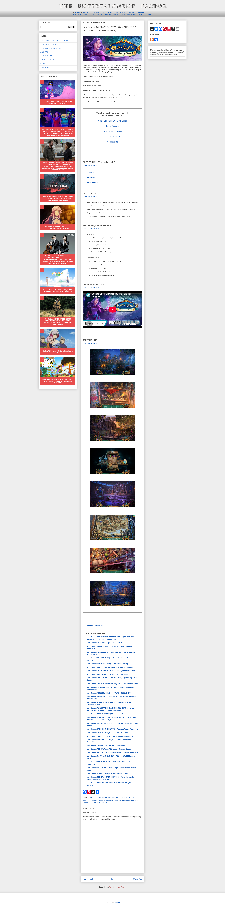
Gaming (125, 797)
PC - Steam (91, 172)
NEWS (77, 12)
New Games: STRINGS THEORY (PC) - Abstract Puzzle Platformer (112, 729)
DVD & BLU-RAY (80, 15)
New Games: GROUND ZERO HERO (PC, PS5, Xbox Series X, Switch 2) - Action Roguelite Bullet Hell (57, 381)
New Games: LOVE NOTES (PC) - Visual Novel (105, 643)
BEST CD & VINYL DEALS (50, 44)
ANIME (132, 12)
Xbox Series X (92, 182)
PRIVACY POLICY (47, 60)
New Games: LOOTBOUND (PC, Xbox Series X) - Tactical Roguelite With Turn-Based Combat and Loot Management (58, 198)
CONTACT (44, 63)
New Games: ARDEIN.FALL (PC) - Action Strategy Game (109, 749)
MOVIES (96, 12)
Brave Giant (111, 797)
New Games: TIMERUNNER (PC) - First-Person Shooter (108, 674)
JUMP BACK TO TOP (91, 165)
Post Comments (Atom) (117, 887)
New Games (92, 800)
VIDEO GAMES (145, 15)
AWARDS (86, 12)
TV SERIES (107, 12)
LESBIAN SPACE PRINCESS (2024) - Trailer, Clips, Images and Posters (58, 102)
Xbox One (91, 177)
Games (119, 797)
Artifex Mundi (102, 797)
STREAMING (120, 12)
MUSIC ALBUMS (129, 15)
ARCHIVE (44, 52)
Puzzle (102, 800)
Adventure (92, 797)
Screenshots (112, 142)
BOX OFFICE (143, 12)
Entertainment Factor (95, 625)
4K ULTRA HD (96, 15)
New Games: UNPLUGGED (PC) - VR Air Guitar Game (107, 733)
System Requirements (112, 131)
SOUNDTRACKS (112, 15)
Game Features (112, 126)
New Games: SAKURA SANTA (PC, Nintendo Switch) (107, 664)
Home (113, 879)
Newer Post (88, 879)
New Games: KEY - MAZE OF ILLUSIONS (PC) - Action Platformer (112, 752)
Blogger (117, 902)
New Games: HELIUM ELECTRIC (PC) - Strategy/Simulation (110, 736)
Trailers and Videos (112, 137)
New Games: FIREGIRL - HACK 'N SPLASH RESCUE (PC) (109, 693)
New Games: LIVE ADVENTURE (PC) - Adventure (106, 745)
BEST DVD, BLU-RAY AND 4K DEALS (54, 40)
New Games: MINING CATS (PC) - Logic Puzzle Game (108, 773)
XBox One (92, 803)
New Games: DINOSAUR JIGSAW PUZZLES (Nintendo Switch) (111, 671)
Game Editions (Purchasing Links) (112, 121)
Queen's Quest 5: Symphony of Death (120, 800)
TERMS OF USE (46, 56)
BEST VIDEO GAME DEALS (50, 48)
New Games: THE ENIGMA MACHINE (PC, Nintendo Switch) (110, 667)
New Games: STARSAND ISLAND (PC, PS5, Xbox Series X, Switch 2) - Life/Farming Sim (57, 290)
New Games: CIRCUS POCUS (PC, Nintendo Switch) (107, 714)
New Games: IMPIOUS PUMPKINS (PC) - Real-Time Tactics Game (112, 684)
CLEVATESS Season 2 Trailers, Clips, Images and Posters (58, 352)
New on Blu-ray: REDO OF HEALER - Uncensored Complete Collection (58, 227)
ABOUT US (44, 67)
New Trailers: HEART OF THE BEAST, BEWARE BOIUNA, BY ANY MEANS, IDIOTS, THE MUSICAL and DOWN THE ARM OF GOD (58, 321)
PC (99, 800)
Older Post (137, 879)
